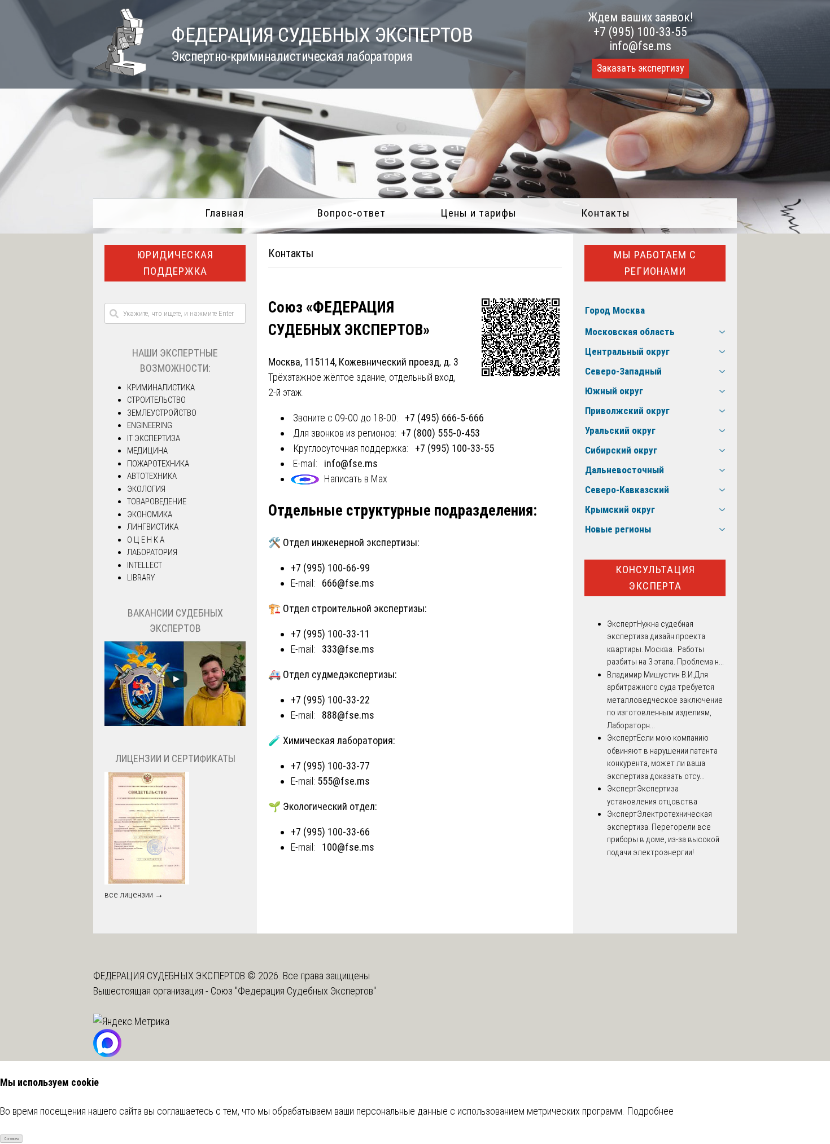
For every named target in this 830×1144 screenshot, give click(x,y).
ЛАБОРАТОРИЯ (152, 552)
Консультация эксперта (655, 577)
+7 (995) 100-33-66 (330, 832)
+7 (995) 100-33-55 (640, 32)
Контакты (605, 212)
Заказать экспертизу (640, 68)
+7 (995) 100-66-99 (330, 568)
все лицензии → (133, 895)
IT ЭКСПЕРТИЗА (153, 438)
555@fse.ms (343, 781)
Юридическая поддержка (175, 263)
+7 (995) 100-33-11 (330, 634)
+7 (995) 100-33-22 (330, 700)
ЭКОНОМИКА (149, 514)
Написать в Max (355, 479)
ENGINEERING (149, 425)
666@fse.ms (348, 583)
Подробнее (650, 1111)
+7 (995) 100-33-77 (330, 766)
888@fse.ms (348, 715)
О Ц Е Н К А (145, 540)
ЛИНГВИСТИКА (152, 527)
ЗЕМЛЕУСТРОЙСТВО (161, 413)
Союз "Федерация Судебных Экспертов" (293, 991)
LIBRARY (141, 578)
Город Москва (615, 310)
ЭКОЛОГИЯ (146, 489)
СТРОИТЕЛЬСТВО (156, 400)
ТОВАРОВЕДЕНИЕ (156, 501)
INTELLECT (144, 565)
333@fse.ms (348, 649)
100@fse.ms (348, 847)
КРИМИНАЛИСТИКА (161, 387)
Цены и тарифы (478, 212)
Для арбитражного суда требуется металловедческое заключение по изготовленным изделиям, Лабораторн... (665, 700)
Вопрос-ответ (351, 212)
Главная (224, 212)
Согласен (12, 1139)
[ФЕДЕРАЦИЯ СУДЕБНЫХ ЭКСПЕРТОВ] (119, 72)
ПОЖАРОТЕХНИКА (158, 464)
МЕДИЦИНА (147, 451)
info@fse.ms (640, 46)
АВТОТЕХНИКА (152, 476)
